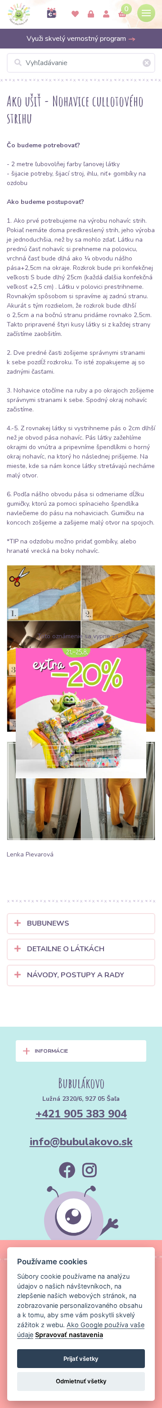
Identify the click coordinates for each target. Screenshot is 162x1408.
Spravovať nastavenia (69, 1334)
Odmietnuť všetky (81, 1381)
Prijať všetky (81, 1358)
